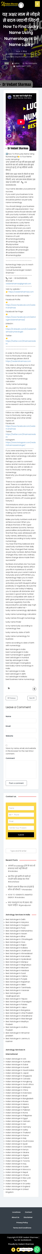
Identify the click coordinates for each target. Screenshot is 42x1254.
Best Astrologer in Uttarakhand (19, 1016)
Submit (21, 835)
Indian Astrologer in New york (18, 1178)
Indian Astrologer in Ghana (17, 1175)
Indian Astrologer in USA (16, 1059)
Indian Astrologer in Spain (17, 1144)
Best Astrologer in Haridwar (17, 970)
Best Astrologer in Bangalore (18, 1010)
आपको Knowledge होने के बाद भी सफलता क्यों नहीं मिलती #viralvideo (21, 868)
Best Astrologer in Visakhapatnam (13, 994)
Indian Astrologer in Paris (16, 1180)
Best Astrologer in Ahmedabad (19, 953)
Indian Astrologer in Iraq (16, 1163)
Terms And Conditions (22, 1228)
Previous (12, 698)
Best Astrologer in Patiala (16, 1004)
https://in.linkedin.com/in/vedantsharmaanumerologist (21, 330)
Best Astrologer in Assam (16, 933)
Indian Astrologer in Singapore (19, 1076)
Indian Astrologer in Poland (17, 1158)
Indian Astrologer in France (17, 1135)
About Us (15, 1217)
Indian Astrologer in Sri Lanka (18, 1183)
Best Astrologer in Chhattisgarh (19, 939)
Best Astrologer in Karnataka (18, 956)
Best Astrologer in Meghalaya (18, 964)
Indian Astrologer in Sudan (17, 1166)
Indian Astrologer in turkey (17, 1129)
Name (8, 716)
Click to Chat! (26, 1249)
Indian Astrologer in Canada (18, 1078)
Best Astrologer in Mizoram (17, 967)
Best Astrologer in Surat (16, 973)
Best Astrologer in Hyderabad (18, 959)
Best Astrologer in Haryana (17, 922)
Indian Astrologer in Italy (16, 1138)
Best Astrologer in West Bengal (19, 1018)
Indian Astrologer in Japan (17, 1073)
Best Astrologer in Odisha (16, 976)
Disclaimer (28, 1217)
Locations (16, 1212)
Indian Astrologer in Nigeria (17, 1107)
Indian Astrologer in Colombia (18, 1146)
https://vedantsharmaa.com (21, 292)
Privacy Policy (22, 1222)
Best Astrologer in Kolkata (17, 947)
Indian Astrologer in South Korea (20, 1141)
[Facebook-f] (13, 1250)
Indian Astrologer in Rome (17, 1112)
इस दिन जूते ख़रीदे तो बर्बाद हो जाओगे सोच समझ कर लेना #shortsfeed (19, 879)
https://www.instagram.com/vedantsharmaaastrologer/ (21, 443)
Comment (10, 758)
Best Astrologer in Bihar (15, 936)
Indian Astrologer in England (18, 1186)
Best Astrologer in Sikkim (16, 984)
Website (9, 736)
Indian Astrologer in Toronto (18, 1161)
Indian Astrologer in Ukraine (17, 1152)
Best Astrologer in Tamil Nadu (18, 987)
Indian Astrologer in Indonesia (18, 1093)
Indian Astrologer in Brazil (16, 1095)
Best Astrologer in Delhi (15, 919)
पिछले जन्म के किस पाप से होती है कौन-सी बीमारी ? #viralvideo (21, 888)
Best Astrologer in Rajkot (16, 945)
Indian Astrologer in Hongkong (19, 1081)
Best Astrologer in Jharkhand (18, 950)
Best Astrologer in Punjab (16, 979)
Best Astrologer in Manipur (17, 962)
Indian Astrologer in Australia (18, 1061)
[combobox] (10, 815)
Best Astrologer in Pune (16, 928)
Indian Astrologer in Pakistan (18, 1110)
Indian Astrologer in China (17, 1090)
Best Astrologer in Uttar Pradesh (19, 1013)
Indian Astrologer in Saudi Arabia (20, 1070)
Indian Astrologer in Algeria (17, 1155)
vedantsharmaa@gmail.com (18, 283)
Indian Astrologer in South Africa (19, 1084)
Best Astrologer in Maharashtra (19, 930)
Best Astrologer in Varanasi (17, 990)
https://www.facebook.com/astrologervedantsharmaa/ (21, 318)
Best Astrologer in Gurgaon (17, 925)
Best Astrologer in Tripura (16, 999)
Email (8, 726)
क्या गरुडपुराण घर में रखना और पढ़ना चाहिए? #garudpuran (20, 904)
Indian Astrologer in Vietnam (18, 1121)
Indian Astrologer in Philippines (19, 1115)
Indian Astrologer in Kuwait (17, 1067)
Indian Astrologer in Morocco (18, 1169)
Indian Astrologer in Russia (17, 1101)
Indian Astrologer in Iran (16, 1124)
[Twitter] (18, 1250)
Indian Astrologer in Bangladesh (19, 1098)
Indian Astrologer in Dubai (17, 1064)
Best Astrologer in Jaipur (16, 1007)
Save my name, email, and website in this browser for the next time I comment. (21, 751)
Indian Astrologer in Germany (18, 1127)
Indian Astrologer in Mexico (17, 1104)
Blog (25, 51)
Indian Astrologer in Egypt (17, 1118)
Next (31, 698)
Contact (28, 1212)
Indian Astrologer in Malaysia (18, 1087)
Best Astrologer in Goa (15, 942)
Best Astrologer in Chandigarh (19, 1001)
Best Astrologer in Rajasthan (18, 982)
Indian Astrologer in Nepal (17, 1172)
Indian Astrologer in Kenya (17, 1149)
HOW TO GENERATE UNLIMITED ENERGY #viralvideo (20, 896)
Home (18, 51)
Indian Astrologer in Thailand (18, 1132)
